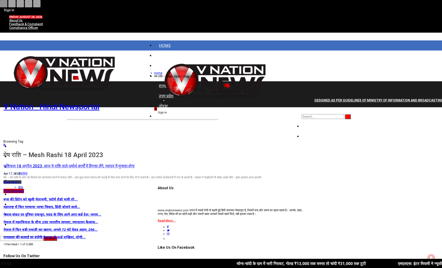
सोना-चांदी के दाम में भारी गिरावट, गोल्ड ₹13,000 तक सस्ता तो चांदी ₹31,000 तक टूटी (286, 263)
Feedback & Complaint (26, 24)
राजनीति (312, 126)
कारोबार (312, 136)
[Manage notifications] (431, 258)
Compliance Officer (23, 28)
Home (165, 45)
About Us (16, 20)
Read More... (12, 182)
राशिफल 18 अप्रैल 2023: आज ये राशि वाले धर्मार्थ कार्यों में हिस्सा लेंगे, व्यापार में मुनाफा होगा (68, 166)
